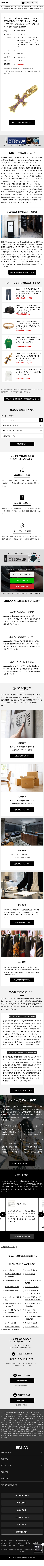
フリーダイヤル (26, 71)
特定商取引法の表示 (22, 1540)
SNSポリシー (20, 1543)
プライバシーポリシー (7, 1543)
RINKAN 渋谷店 (10, 1270)
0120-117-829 (24, 1359)
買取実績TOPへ (22, 444)
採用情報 (21, 1545)
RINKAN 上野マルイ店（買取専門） (32, 1304)
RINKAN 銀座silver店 (12, 1290)
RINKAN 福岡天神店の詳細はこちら (22, 272)
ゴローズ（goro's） (14, 1426)
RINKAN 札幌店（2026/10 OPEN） (31, 1311)
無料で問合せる (22, 1381)
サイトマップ (12, 1545)
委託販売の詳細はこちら (22, 922)
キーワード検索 (7, 416)
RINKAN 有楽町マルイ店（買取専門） (13, 1304)
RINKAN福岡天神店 (23, 8)
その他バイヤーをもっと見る (22, 1090)
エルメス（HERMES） (29, 1412)
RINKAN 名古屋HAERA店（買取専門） (33, 1317)
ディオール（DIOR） (29, 1414)
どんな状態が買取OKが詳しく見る (22, 1164)
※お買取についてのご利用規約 (10, 1329)
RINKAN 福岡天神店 (31, 1326)
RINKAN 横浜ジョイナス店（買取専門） (13, 1311)
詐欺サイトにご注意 (32, 1543)
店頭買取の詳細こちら (22, 864)
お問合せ (3, 1545)
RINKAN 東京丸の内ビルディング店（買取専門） (33, 1298)
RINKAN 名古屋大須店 (12, 1316)
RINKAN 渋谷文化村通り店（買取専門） (13, 1275)
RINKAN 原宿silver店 (12, 1287)
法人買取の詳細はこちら (22, 980)
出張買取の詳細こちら (22, 756)
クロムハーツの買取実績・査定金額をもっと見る (22, 399)
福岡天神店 (21, 57)
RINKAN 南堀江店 (31, 1323)
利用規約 (11, 1540)
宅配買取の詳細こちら (22, 810)
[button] (41, 2)
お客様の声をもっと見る (22, 1236)
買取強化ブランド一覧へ (8, 1247)
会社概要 (3, 1540)
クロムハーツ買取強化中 (24, 6)
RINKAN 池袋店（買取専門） (13, 1298)
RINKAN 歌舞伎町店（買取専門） (33, 1281)
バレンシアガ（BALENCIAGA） (25, 1418)
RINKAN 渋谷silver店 (32, 1270)
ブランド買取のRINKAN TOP (8, 6)
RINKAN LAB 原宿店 (31, 1287)
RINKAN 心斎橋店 (10, 1323)
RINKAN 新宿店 (30, 1274)
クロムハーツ (22, 34)
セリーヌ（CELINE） (17, 1414)
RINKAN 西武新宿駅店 (12, 1280)
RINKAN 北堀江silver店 (12, 1326)
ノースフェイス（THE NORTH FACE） (18, 1420)
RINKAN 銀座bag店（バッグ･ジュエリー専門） (33, 1291)
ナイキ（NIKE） (8, 1422)
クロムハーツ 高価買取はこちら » (22, 123)
